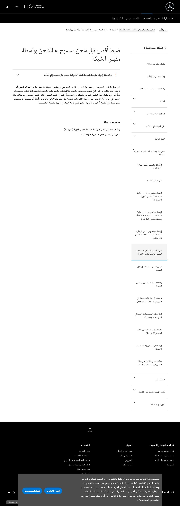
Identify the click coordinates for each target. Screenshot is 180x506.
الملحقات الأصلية (82, 455)
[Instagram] (14, 492)
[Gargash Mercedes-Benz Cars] (169, 6)
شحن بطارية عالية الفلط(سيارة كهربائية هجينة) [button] (149, 153)
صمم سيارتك (126, 455)
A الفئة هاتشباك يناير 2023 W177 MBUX (137, 29)
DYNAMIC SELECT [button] (156, 113)
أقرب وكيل (127, 464)
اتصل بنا (170, 464)
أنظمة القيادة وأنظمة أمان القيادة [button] (152, 391)
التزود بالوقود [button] (160, 138)
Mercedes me (83, 469)
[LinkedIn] (8, 492)
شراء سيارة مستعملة (164, 455)
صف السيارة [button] (160, 379)
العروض (128, 460)
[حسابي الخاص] (7, 7)
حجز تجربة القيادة (124, 451)
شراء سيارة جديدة (166, 451)
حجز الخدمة (84, 451)
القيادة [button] (162, 101)
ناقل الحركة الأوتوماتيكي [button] (155, 126)
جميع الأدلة (163, 29)
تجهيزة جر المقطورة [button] (157, 404)
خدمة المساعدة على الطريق (77, 460)
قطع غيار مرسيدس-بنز (79, 464)
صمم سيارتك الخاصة (164, 460)
